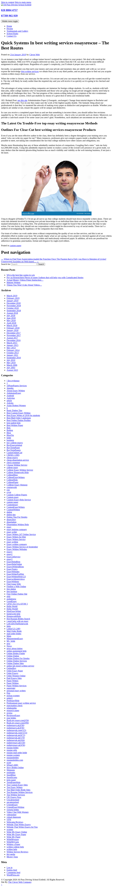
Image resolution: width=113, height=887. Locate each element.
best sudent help (14, 423)
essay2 (9, 554)
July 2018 (11, 315)
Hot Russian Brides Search (18, 619)
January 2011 (12, 355)
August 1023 (12, 370)
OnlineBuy (11, 668)
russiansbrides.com (15, 760)
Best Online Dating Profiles (19, 420)
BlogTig (10, 435)
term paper (11, 780)
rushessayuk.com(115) (16, 730)
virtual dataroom (14, 817)
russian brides (12, 747)
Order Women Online (16, 676)
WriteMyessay (13, 839)
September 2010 (14, 358)
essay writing (12, 542)
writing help (12, 849)
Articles (10, 403)
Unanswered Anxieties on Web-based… (20, 261)
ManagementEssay (15, 638)
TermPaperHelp (13, 782)
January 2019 (12, 300)
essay (9, 527)
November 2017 (14, 335)
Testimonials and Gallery (17, 31)
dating (9, 512)
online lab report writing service (20, 666)
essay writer (12, 532)
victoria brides (13, 809)
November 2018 (14, 305)
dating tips (11, 514)
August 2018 (12, 313)
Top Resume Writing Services (20, 792)
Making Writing (13, 282)
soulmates (11, 772)
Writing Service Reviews (17, 852)
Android (10, 395)
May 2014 (11, 348)
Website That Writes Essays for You (22, 827)
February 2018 (13, 328)
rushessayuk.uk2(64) (16, 740)
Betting (10, 430)
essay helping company (17, 529)
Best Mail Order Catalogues (19, 418)
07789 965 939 (9, 15)
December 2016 (14, 340)
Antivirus (11, 398)
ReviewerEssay (13, 715)
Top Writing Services (16, 795)
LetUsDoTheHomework (17, 624)
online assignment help (16, 651)
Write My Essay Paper (16, 834)
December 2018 (14, 303)
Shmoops (11, 770)
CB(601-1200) (13, 455)
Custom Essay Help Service (19, 500)
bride (9, 438)
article (9, 400)
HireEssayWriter (14, 611)
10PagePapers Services (17, 385)
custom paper (15, 245)
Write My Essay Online (17, 832)
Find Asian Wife (14, 584)
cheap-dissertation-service (18, 460)
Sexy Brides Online (15, 767)
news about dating (14, 648)
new (8, 643)
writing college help (15, 847)
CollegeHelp (12, 480)
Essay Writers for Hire (16, 537)
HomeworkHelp (14, 616)
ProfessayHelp (13, 700)
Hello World (12, 606)
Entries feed (12, 870)
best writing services (30, 71)
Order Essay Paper (15, 671)
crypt (9, 492)
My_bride (11, 641)
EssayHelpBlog (13, 562)
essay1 (9, 552)
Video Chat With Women (18, 812)
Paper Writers (12, 681)
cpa (8, 490)
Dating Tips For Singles (17, 517)
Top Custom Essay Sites (17, 785)
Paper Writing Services (16, 686)
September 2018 (14, 310)
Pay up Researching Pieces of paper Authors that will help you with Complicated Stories (45, 277)
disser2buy (11, 519)
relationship (12, 708)
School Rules (12, 33)
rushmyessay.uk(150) (16, 743)
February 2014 (13, 350)
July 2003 (11, 367)
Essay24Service (13, 557)
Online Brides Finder (16, 653)
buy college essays (15, 443)
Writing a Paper (13, 844)
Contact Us (11, 36)
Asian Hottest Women (16, 405)
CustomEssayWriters (16, 507)
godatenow (11, 599)
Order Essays (12, 673)
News (9, 646)
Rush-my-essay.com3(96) (18, 723)
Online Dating (13, 656)
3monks (10, 388)
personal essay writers (16, 690)
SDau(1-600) (12, 765)
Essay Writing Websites (17, 549)
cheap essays (12, 457)
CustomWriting (13, 509)
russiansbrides (13, 757)
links (9, 626)
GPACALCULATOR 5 (17, 604)
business (10, 440)
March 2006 (12, 365)
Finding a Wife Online (16, 586)
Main (9, 636)
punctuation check (14, 705)
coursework (12, 487)
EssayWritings (13, 581)
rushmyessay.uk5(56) (16, 745)
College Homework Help (18, 472)
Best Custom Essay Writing (18, 413)
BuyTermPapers (14, 450)
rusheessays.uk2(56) (15, 725)
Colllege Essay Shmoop (17, 485)
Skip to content (7, 2)
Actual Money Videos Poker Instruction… (25, 280)
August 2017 (12, 338)
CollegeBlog (12, 475)
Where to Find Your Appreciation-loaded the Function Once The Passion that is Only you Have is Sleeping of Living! (53, 259)
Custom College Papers (17, 495)
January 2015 (12, 345)
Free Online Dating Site (17, 594)
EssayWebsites (13, 571)
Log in (9, 867)
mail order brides (14, 633)
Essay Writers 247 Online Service (21, 534)
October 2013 (13, 353)
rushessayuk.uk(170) (16, 738)
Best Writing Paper (15, 425)
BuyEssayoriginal (14, 445)
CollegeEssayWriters (16, 477)
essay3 (9, 559)
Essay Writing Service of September (22, 547)
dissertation (11, 522)
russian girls (12, 750)
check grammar (13, 462)
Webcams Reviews (15, 822)
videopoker (11, 814)
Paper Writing (13, 683)
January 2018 (12, 330)
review (10, 713)
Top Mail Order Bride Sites (18, 790)
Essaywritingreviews (16, 579)
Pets (8, 693)
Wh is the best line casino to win (21, 275)
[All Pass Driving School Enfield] (16, 5)
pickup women (13, 695)
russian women (13, 755)
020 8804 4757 (9, 10)
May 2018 (11, 320)
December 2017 (14, 333)
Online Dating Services (17, 661)
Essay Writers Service (16, 539)
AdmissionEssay (14, 393)
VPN (9, 819)
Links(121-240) (13, 628)
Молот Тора (12, 857)
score (9, 762)
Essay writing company (17, 544)
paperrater (11, 688)
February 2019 (13, 298)
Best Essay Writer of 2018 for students (23, 415)
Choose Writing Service (17, 465)
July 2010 (11, 360)
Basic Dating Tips (14, 410)
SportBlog (11, 775)
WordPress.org (13, 875)
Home (9, 26)
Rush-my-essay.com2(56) (18, 720)
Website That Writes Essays (19, 824)
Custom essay (13, 497)
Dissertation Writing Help (18, 524)
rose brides (11, 718)
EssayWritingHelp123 (16, 576)
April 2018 (11, 323)
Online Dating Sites (15, 663)
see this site (22, 100)
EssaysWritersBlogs (15, 566)
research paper (13, 710)
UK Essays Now (14, 797)
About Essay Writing (16, 390)
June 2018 (11, 318)
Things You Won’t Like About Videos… (24, 285)
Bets (8, 428)
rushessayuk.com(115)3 (17, 733)
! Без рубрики (13, 381)
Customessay (12, 504)
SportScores (12, 777)
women (10, 829)
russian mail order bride (17, 752)
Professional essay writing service (21, 703)
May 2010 (11, 362)
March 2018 (12, 325)
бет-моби (11, 854)
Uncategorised (13, 800)
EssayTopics (12, 569)
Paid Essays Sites (14, 678)
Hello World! (12, 609)
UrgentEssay (12, 805)
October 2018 (13, 308)
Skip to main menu (23, 2)
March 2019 (12, 296)
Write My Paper (13, 837)
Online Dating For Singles (18, 658)
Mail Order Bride (14, 631)
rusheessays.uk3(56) (15, 728)
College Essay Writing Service (20, 470)
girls (8, 596)
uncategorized (13, 802)
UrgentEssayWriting (15, 807)
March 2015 (12, 343)
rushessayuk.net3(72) (16, 735)
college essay (12, 467)
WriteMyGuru (13, 842)
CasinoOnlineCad (14, 452)
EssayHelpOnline (14, 564)
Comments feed (13, 872)
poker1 (10, 698)
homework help (13, 614)
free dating (11, 589)
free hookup (12, 591)
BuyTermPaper (13, 447)
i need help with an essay (17, 621)
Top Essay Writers (14, 787)
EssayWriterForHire (15, 574)
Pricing (10, 28)
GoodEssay (12, 601)
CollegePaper (12, 482)
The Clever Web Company (20, 882)
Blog (9, 433)
